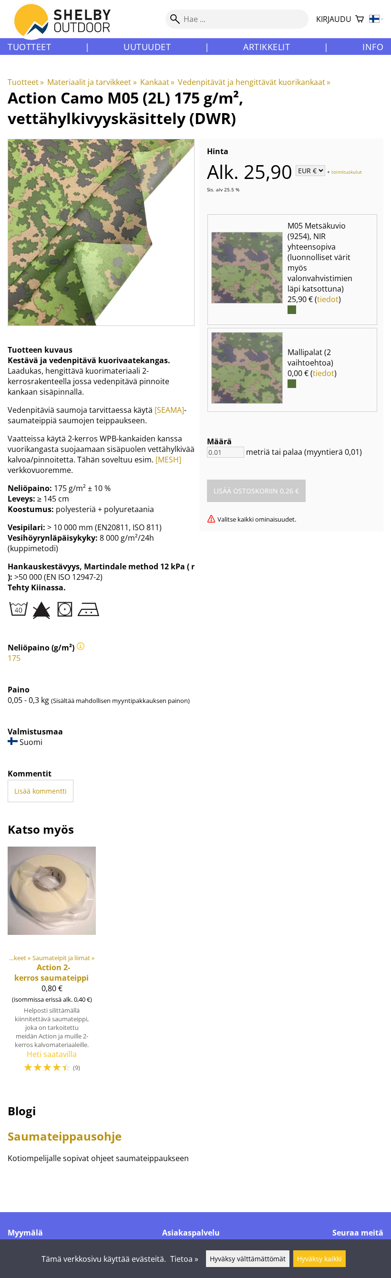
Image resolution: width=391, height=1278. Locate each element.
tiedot (328, 299)
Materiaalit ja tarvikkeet (91, 82)
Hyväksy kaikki (319, 1258)
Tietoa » (184, 1259)
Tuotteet (29, 46)
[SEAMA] (169, 410)
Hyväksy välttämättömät (248, 1258)
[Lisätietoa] (80, 647)
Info (372, 46)
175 (14, 658)
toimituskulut (346, 171)
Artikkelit (266, 46)
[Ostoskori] (359, 19)
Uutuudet (147, 46)
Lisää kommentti (40, 791)
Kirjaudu (333, 19)
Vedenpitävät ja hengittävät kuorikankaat (254, 82)
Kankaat (157, 82)
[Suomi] (376, 19)
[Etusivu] (68, 28)
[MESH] (168, 459)
